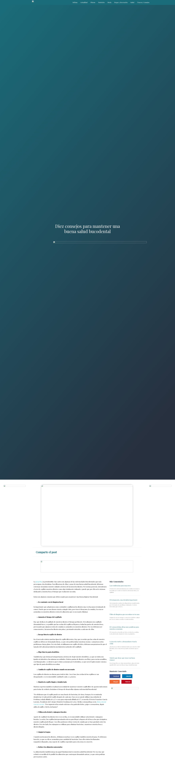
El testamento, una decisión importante (123, 600)
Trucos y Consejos (143, 2)
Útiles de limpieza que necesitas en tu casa (124, 614)
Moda (109, 2)
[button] (119, 552)
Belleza (75, 2)
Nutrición (101, 2)
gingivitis (39, 582)
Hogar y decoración (121, 2)
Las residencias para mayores (120, 586)
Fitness (93, 2)
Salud (132, 2)
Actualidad (84, 2)
